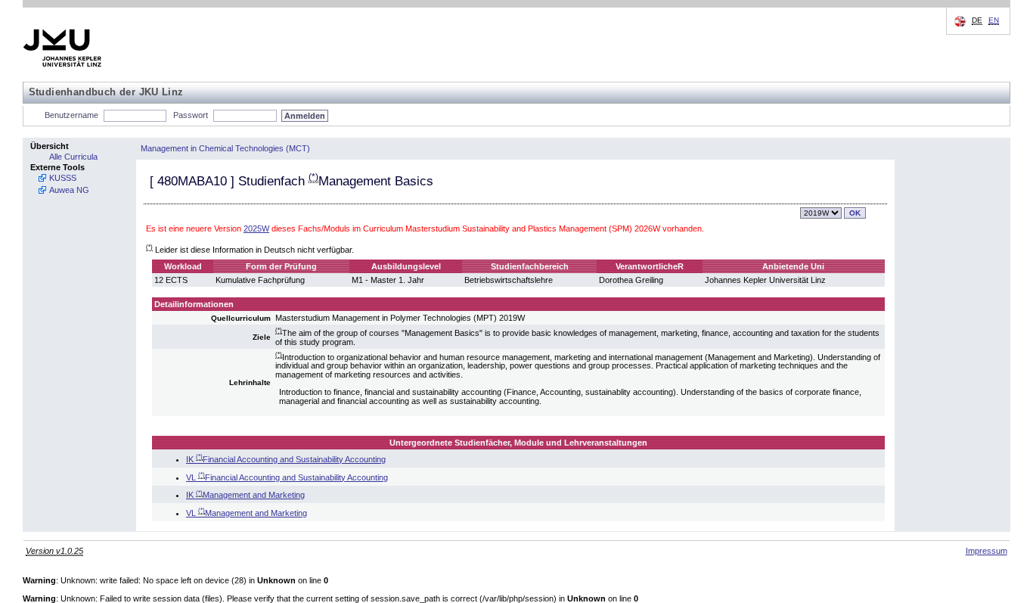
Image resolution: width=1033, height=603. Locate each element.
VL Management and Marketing (246, 513)
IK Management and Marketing (245, 494)
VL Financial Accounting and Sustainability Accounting (287, 477)
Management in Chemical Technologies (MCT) (225, 148)
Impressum (986, 550)
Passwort (190, 115)
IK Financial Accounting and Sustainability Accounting (286, 459)
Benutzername (71, 115)
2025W (256, 228)
